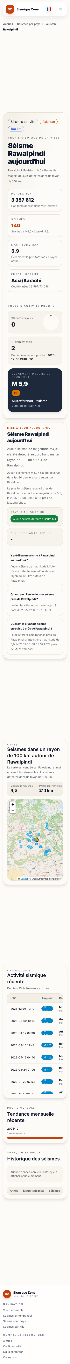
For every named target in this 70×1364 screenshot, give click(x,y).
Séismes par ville (23, 122)
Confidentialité (12, 1346)
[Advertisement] (35, 70)
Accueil (8, 24)
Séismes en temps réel (17, 1315)
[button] (13, 804)
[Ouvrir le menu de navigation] (60, 9)
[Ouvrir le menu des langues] (49, 9)
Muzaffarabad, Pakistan (29, 401)
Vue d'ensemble (13, 1310)
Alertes (7, 1340)
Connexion (10, 1357)
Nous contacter (13, 1351)
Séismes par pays (28, 24)
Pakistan (50, 24)
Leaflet (24, 878)
